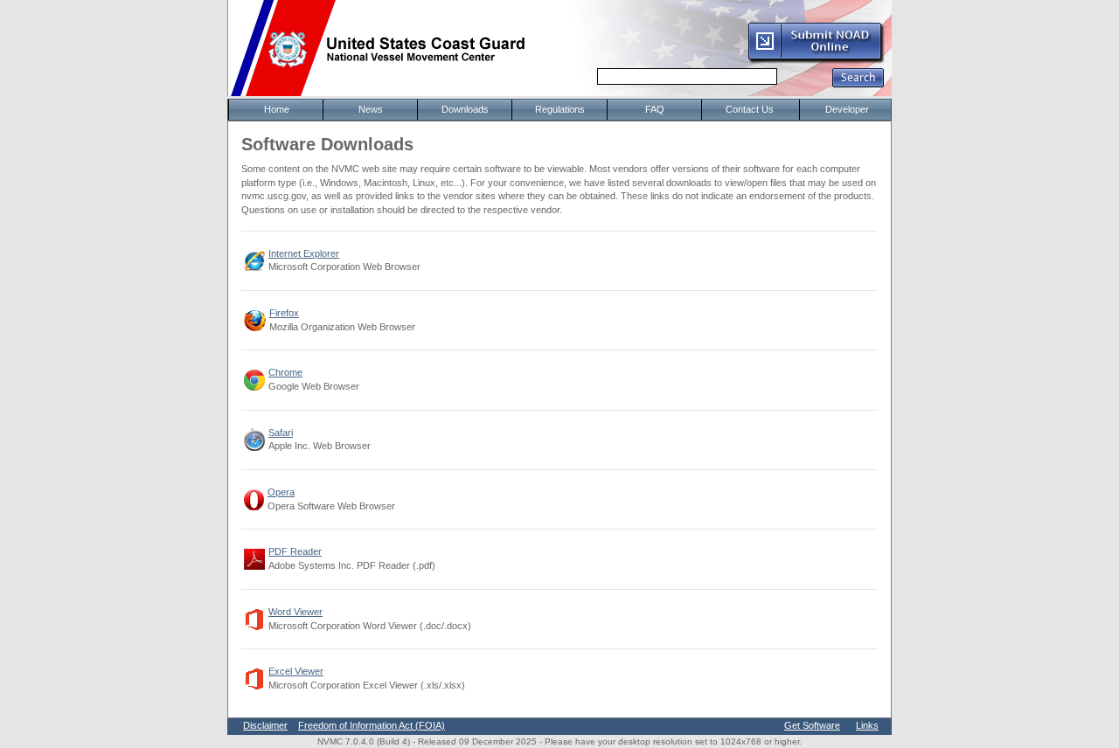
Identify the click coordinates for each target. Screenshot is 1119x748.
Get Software (812, 725)
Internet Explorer (303, 253)
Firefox (284, 313)
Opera (281, 492)
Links (867, 725)
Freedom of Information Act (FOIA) (371, 725)
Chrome (285, 372)
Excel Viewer (295, 671)
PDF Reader (295, 551)
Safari (280, 432)
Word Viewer (295, 611)
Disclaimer (265, 725)
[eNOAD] (816, 60)
